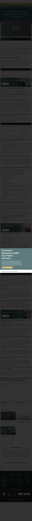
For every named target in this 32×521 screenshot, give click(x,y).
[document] (16, 260)
